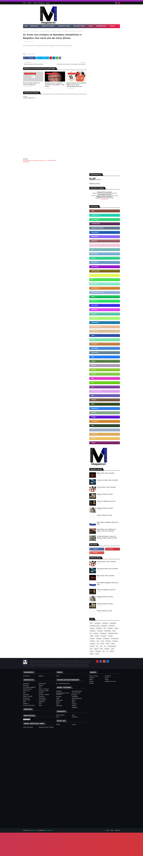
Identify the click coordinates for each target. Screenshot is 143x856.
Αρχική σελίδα (26, 31)
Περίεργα (94, 301)
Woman (93, 438)
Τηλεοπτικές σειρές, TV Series (46, 727)
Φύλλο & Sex (26, 690)
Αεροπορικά (75, 717)
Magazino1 (26, 41)
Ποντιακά (94, 309)
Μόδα (93, 275)
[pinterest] (119, 3)
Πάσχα (93, 296)
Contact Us (117, 830)
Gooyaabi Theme (49, 830)
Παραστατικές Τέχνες (97, 292)
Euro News (94, 348)
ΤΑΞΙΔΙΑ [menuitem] (90, 26)
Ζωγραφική (94, 253)
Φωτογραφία (95, 322)
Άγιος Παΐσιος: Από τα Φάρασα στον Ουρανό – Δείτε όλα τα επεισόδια (106, 530)
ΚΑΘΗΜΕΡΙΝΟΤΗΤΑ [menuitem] (101, 26)
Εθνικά (106, 677)
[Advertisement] (55, 146)
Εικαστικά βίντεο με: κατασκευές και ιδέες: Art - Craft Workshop (39, 160)
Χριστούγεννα (26, 698)
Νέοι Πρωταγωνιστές (77, 698)
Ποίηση (58, 698)
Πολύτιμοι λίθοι (42, 683)
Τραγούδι (74, 703)
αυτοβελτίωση (95, 223)
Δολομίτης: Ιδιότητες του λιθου (105, 494)
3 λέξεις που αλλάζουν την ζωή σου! (106, 501)
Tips (92, 425)
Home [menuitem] (26, 26)
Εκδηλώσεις (94, 236)
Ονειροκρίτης (95, 288)
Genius (93, 361)
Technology (95, 421)
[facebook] (116, 3)
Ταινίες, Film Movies (28, 727)
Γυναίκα (74, 724)
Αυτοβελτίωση (42, 698)
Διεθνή (91, 679)
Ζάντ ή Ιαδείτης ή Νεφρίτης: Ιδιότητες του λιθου (107, 523)
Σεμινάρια (94, 314)
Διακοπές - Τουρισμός (44, 694)
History (93, 369)
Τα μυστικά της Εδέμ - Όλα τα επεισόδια (107, 480)
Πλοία (57, 717)
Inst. (92, 378)
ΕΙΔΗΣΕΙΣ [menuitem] (112, 26)
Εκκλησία (94, 241)
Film (92, 357)
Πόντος (106, 679)
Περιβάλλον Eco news (110, 681)
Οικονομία (94, 284)
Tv (92, 430)
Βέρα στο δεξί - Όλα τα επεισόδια (105, 473)
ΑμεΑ (93, 211)
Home (24, 3)
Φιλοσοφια (94, 318)
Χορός (57, 703)
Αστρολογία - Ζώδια (43, 690)
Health (93, 365)
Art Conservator (96, 326)
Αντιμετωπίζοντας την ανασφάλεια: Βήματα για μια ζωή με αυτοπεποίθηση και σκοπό (76, 84)
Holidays (94, 374)
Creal (93, 339)
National (94, 399)
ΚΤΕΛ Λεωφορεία (60, 715)
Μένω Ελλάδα (95, 271)
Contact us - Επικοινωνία (38, 3)
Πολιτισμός (94, 305)
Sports (93, 412)
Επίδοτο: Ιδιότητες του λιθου (104, 515)
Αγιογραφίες (26, 161)
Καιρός (93, 258)
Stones (93, 417)
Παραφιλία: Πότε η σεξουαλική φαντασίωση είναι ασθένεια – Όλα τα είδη (54, 84)
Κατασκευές (95, 262)
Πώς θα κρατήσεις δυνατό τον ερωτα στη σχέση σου (31, 83)
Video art (74, 705)
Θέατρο (73, 700)
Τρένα (73, 715)
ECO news (94, 344)
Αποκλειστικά (95, 215)
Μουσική (58, 702)
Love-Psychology (34, 31)
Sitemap (48, 3)
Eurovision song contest (29, 705)
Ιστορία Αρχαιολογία (77, 691)
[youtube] (96, 552)
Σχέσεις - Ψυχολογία (44, 689)
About (112, 830)
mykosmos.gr (104, 199)
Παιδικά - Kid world (27, 696)
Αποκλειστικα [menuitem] (34, 26)
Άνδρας (58, 724)
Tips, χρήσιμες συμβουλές (29, 687)
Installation (74, 707)
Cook (93, 335)
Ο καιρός (91, 681)
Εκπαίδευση (94, 245)
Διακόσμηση (95, 232)
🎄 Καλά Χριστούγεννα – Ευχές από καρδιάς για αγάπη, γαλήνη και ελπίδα (107, 537)
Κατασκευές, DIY (76, 693)
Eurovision (94, 352)
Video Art (94, 434)
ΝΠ (92, 279)
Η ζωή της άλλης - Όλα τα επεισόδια (106, 487)
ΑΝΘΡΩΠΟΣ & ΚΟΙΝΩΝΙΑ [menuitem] (48, 26)
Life (92, 387)
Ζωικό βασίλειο (42, 699)
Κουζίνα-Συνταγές (27, 689)
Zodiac (93, 442)
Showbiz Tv (26, 703)
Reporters (94, 408)
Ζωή (40, 687)
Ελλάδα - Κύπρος (93, 676)
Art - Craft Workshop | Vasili (63, 683)
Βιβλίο (73, 702)
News (93, 404)
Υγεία (24, 692)
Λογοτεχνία (95, 266)
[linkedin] (107, 661)
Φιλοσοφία (25, 685)
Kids (92, 382)
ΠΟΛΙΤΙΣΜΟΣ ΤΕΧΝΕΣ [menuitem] (79, 26)
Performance (59, 705)
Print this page (26, 719)
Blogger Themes (34, 830)
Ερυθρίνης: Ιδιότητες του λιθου (105, 508)
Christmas (94, 331)
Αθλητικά (91, 683)
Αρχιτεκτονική (59, 700)
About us (29, 3)
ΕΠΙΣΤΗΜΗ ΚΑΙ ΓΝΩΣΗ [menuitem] (64, 26)
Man (92, 395)
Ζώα (92, 249)
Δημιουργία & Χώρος (97, 228)
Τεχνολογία (41, 696)
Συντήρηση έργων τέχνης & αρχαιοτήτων (62, 693)
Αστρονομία (95, 219)
